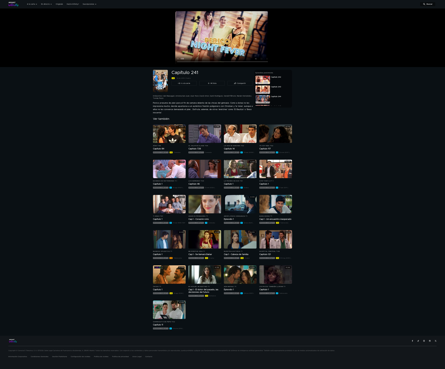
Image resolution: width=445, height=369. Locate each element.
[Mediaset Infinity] (13, 4)
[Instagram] (430, 341)
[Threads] (424, 341)
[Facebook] (412, 341)
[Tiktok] (418, 341)
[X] (436, 341)
